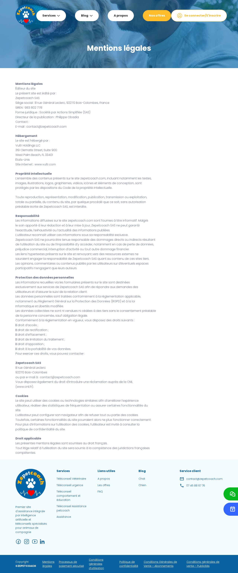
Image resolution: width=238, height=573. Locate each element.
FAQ (100, 491)
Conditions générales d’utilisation (96, 564)
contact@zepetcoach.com (204, 479)
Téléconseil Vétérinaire (71, 479)
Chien (142, 485)
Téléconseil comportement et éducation (69, 496)
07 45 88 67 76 (195, 485)
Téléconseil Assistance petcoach (71, 508)
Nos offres (157, 15)
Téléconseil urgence (70, 485)
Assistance (64, 517)
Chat (142, 479)
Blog (84, 15)
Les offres (104, 485)
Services (49, 15)
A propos (121, 15)
